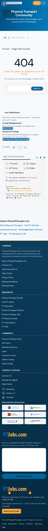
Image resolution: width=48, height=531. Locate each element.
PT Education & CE (17, 234)
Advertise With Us (9, 269)
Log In (4, 351)
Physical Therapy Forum (12, 339)
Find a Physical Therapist (11, 225)
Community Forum (8, 229)
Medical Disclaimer (10, 281)
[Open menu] (4, 3)
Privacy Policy (8, 277)
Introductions (24, 180)
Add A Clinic (7, 128)
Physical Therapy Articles (12, 298)
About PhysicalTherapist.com (14, 261)
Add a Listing (7, 363)
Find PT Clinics (8, 302)
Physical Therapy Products (13, 310)
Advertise (38, 524)
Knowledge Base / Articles (30, 229)
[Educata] (35, 407)
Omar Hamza (31, 178)
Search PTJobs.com (24, 476)
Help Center (7, 273)
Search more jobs (11, 511)
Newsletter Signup (9, 380)
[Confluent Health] (35, 414)
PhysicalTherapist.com (17, 520)
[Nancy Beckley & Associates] (35, 421)
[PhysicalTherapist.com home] (14, 3)
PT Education (7, 306)
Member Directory (9, 347)
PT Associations (8, 322)
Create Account (9, 355)
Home (4, 524)
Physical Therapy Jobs (11, 314)
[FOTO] (13, 414)
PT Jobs (3, 234)
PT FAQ (5, 327)
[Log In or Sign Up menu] (43, 3)
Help (4, 527)
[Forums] (5, 38)
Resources (12, 524)
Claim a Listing (8, 359)
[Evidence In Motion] (13, 407)
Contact (29, 524)
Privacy (21, 524)
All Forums (6, 343)
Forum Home (21, 79)
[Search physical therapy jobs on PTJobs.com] (24, 435)
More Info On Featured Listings (15, 139)
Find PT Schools (31, 225)
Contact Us (7, 265)
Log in (13, 120)
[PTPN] (13, 421)
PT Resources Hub (9, 318)
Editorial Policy (8, 286)
